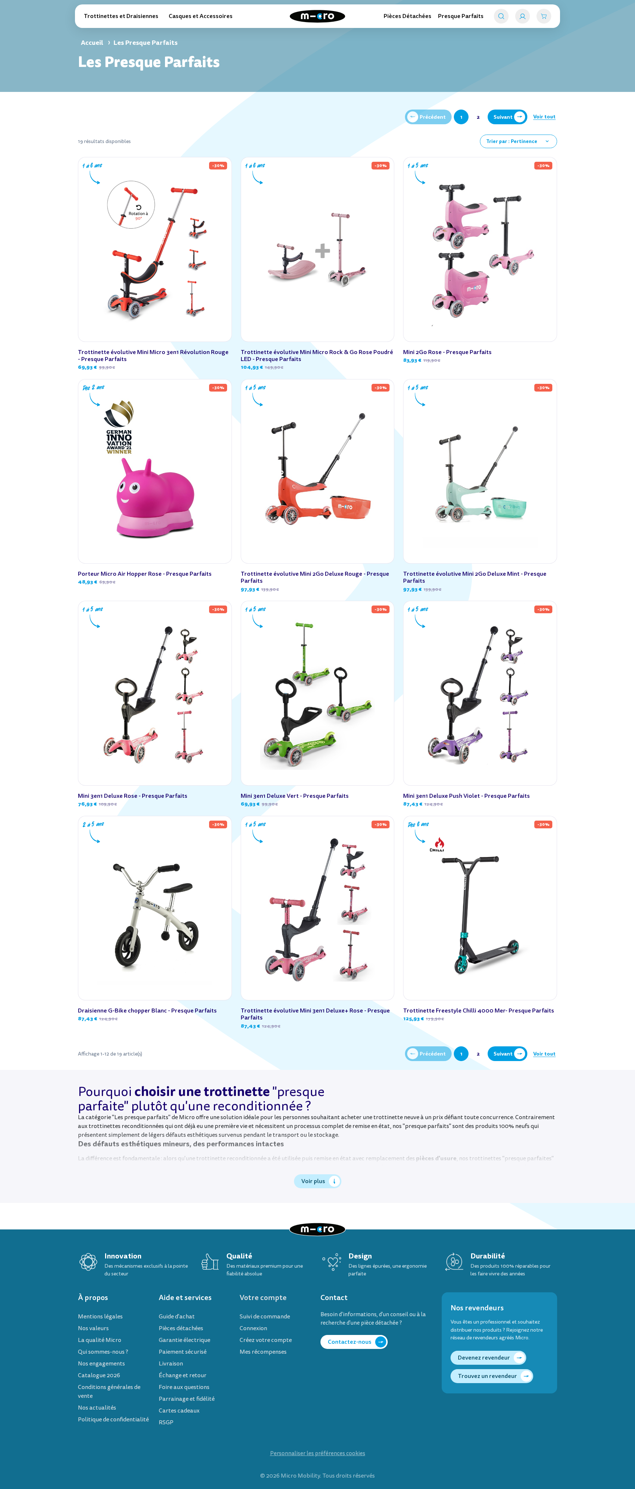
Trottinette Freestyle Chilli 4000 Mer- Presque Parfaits (478, 1010)
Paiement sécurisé (183, 1352)
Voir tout (544, 116)
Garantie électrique (184, 1340)
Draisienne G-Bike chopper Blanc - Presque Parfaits (147, 1010)
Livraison (171, 1364)
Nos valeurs (93, 1328)
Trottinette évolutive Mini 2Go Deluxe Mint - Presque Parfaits (474, 577)
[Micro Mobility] (317, 16)
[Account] (522, 16)
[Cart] (544, 16)
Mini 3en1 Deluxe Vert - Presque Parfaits (295, 796)
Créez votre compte (266, 1340)
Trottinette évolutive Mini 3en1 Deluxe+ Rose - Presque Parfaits (315, 1014)
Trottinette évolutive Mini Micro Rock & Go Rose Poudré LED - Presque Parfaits (317, 355)
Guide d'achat (177, 1317)
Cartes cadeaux (179, 1411)
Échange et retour (183, 1375)
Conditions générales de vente (109, 1391)
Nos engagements (101, 1364)
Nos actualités (97, 1408)
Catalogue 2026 (99, 1375)
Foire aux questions (184, 1387)
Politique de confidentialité (113, 1419)
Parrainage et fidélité (187, 1399)
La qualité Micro (99, 1340)
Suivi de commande (265, 1317)
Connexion (253, 1328)
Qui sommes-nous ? (103, 1352)
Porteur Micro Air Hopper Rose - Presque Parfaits (145, 573)
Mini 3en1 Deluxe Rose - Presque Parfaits (132, 796)
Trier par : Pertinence (518, 141)
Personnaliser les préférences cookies (317, 1453)
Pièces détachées (181, 1328)
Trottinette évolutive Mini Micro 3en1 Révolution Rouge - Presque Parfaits (153, 355)
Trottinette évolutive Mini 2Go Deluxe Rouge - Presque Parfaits (315, 577)
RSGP (166, 1422)
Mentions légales (100, 1317)
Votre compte (263, 1297)
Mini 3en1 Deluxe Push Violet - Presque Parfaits (466, 796)
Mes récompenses (263, 1352)
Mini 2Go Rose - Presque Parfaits (447, 352)
